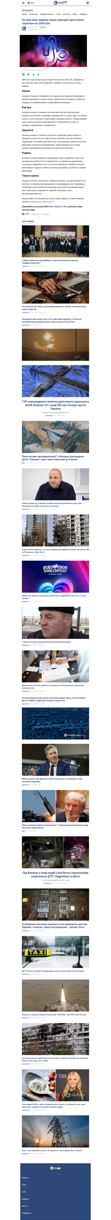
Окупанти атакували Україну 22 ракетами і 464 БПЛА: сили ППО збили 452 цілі (54, 1015)
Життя (75, 14)
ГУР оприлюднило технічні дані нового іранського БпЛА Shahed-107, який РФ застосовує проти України (55, 405)
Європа (25, 1178)
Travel (58, 14)
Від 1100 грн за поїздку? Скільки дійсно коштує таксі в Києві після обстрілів (53, 971)
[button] (53, 51)
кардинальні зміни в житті (42, 202)
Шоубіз (24, 14)
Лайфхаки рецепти (47, 14)
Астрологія (67, 14)
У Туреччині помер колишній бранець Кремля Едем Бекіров (46, 642)
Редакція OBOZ (32, 27)
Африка (25, 1199)
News (23, 463)
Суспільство (33, 14)
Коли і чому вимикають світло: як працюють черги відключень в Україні (52, 1151)
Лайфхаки (83, 14)
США (24, 1185)
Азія (24, 1192)
